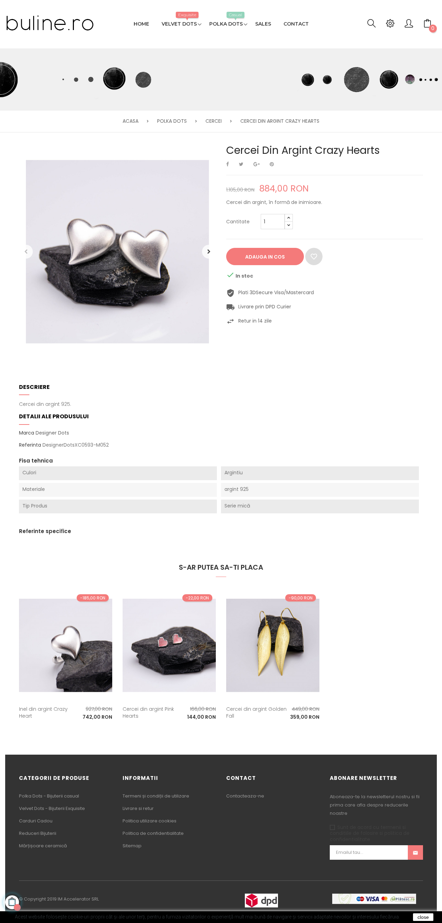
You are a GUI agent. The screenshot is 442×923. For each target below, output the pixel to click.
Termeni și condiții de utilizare (156, 796)
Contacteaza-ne (245, 796)
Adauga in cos (265, 256)
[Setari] (390, 25)
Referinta (30, 445)
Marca (26, 433)
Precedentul (26, 252)
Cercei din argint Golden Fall (256, 712)
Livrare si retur (138, 808)
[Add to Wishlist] (314, 256)
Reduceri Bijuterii (37, 833)
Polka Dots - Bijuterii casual (49, 796)
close (423, 917)
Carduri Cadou (35, 821)
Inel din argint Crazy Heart (43, 712)
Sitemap (132, 845)
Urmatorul (209, 252)
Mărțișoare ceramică (43, 845)
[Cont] (409, 25)
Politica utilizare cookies (149, 821)
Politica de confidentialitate (153, 833)
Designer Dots (52, 432)
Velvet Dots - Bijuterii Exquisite (52, 808)
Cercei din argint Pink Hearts (148, 712)
